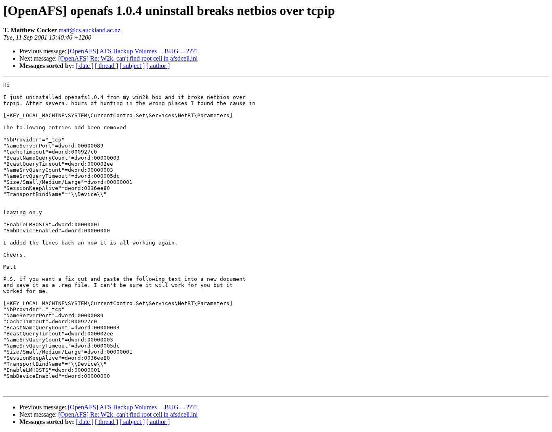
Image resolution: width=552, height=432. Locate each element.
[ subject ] (132, 65)
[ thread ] (106, 65)
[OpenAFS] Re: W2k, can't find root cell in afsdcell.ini (128, 58)
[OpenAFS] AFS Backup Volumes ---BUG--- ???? (133, 51)
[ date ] (84, 65)
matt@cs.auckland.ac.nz (89, 30)
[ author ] (158, 65)
